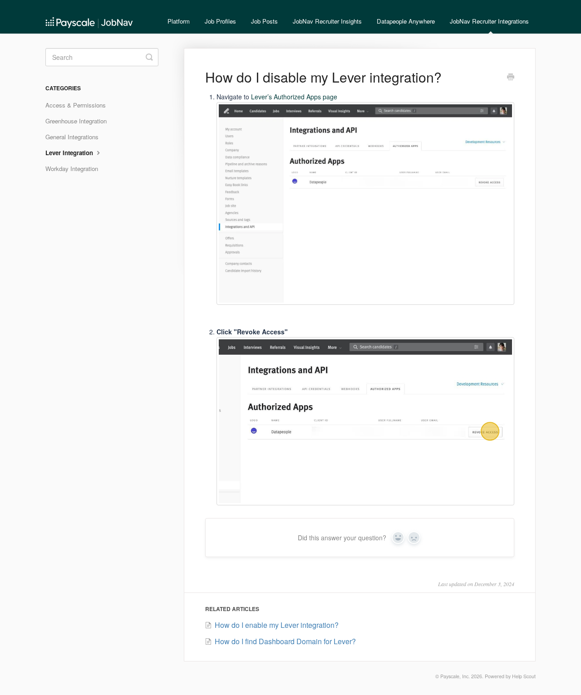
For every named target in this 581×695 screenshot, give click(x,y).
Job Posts (264, 21)
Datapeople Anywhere (406, 21)
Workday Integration (71, 168)
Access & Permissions (75, 105)
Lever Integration (70, 152)
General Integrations (71, 136)
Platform (178, 21)
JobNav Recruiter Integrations (489, 21)
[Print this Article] (510, 78)
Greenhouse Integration (76, 121)
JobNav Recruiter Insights (327, 21)
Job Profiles (220, 21)
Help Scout (524, 676)
